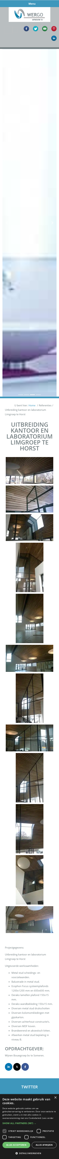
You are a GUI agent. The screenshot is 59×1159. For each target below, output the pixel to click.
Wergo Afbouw (29, 7)
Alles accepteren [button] (16, 1145)
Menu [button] (32, 3)
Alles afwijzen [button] (44, 1145)
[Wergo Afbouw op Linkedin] (8, 1067)
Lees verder (47, 1118)
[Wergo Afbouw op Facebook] (25, 1067)
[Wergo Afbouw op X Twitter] (17, 1067)
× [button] (55, 1097)
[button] (6, 223)
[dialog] (29, 1126)
